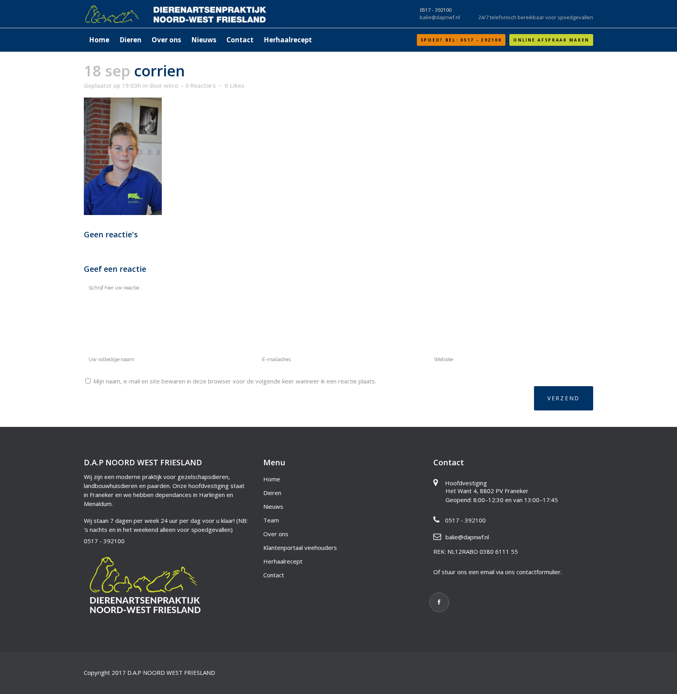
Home (271, 479)
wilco (171, 85)
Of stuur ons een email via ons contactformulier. (497, 572)
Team (271, 520)
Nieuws (273, 506)
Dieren (272, 493)
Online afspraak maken (551, 40)
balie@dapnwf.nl (467, 537)
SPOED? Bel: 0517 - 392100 (461, 40)
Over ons (275, 534)
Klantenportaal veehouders (300, 547)
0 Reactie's (200, 85)
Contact (273, 575)
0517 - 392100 (104, 541)
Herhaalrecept (282, 561)
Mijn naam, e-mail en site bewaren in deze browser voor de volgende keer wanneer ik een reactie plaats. (234, 381)
